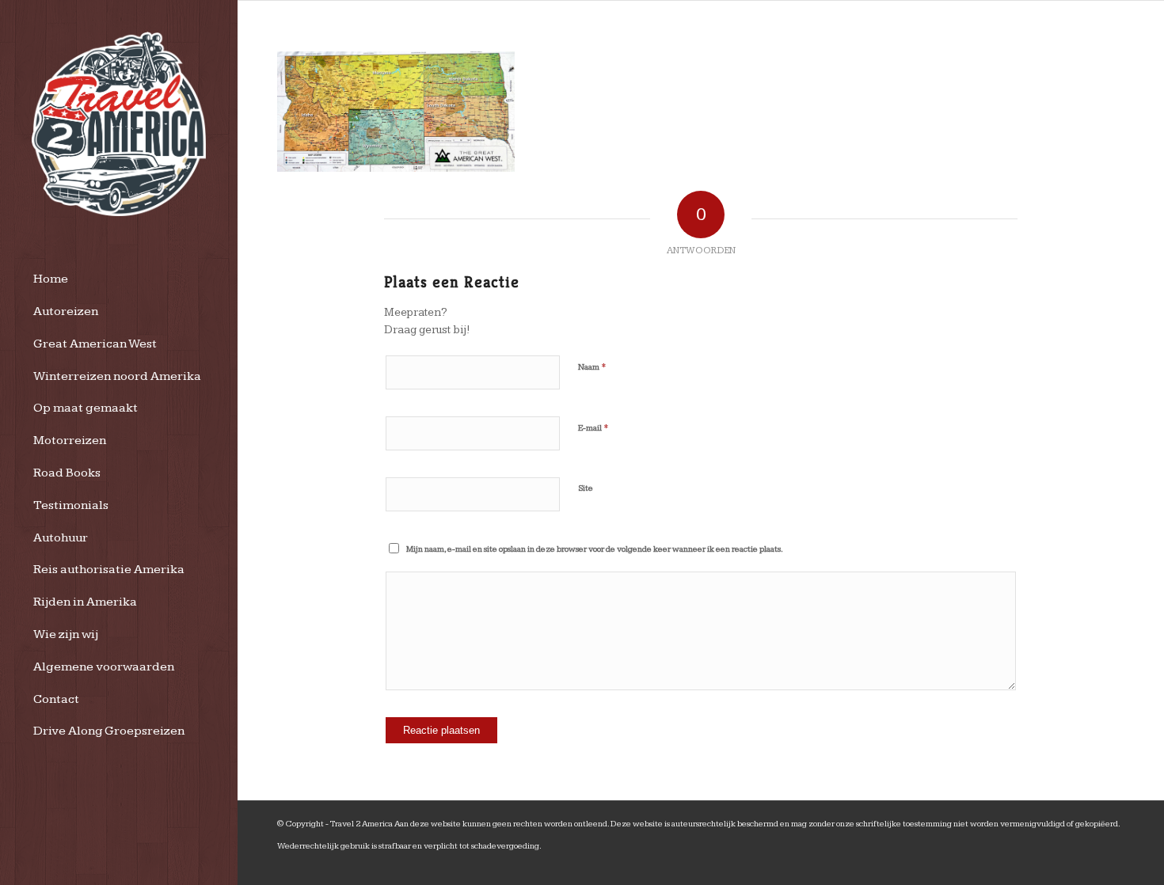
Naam (592, 366)
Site (585, 488)
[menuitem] (119, 280)
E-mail (593, 427)
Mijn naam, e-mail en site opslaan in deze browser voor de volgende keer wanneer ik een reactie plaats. (594, 549)
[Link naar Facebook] (1112, 865)
